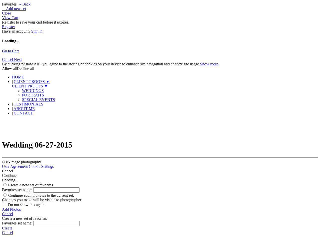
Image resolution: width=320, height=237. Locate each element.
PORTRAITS (33, 95)
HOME (18, 77)
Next (18, 59)
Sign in (36, 31)
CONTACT (23, 113)
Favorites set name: (17, 190)
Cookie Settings (41, 166)
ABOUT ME (24, 108)
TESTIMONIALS (28, 104)
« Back (24, 4)
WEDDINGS (33, 90)
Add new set (14, 9)
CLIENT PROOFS (32, 81)
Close (6, 13)
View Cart (10, 18)
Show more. (209, 64)
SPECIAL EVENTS (38, 99)
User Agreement (15, 166)
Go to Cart (10, 51)
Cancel (8, 59)
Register (8, 27)
